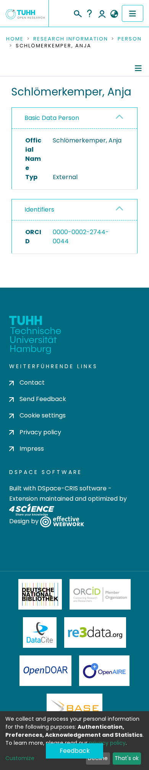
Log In (102, 13)
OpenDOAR (45, 670)
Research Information (70, 39)
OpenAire (104, 670)
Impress (31, 448)
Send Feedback (42, 399)
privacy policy (107, 743)
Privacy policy (40, 432)
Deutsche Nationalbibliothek (40, 594)
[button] (114, 14)
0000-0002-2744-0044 (81, 237)
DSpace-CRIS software (72, 488)
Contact (32, 382)
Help (89, 13)
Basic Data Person (51, 117)
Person (130, 39)
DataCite (40, 632)
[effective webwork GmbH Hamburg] (62, 521)
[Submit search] (77, 12)
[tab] (74, 118)
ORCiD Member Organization (100, 594)
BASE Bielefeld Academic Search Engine (74, 708)
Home (15, 39)
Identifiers (39, 209)
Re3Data (95, 632)
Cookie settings (42, 415)
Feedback (75, 750)
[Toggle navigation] (132, 13)
